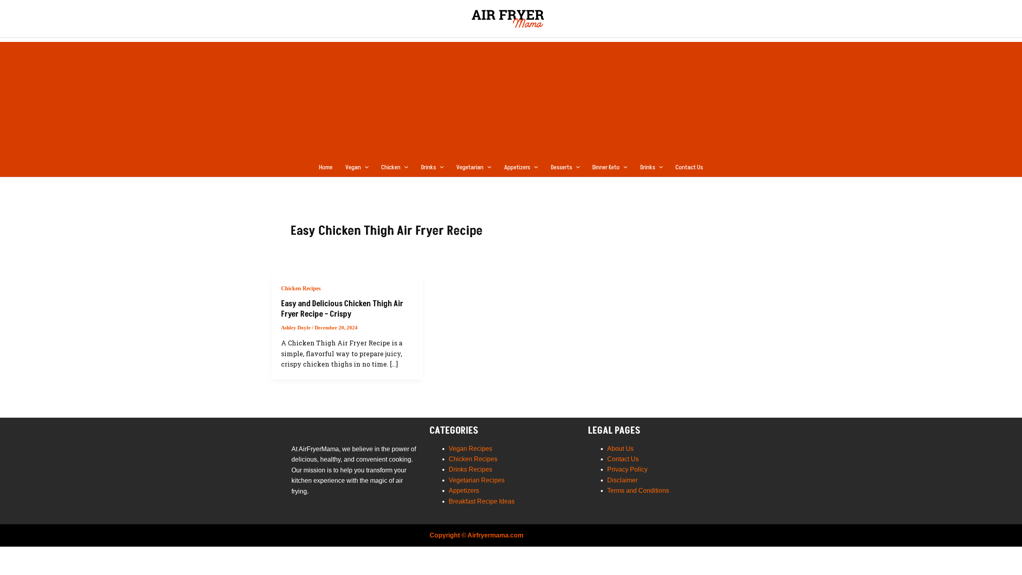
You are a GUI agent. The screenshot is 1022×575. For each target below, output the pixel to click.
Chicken (390, 167)
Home (326, 167)
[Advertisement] (511, 98)
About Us (620, 448)
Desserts (561, 167)
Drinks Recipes (470, 469)
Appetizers (517, 167)
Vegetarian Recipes (477, 480)
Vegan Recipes (470, 448)
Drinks (428, 167)
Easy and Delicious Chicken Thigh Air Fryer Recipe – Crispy (342, 309)
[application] (365, 167)
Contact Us (689, 167)
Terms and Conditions (638, 490)
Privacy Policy (627, 469)
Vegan (353, 167)
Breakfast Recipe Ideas (482, 501)
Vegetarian (469, 167)
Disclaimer (622, 480)
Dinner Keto (606, 167)
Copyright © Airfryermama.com (476, 535)
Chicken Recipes (301, 288)
